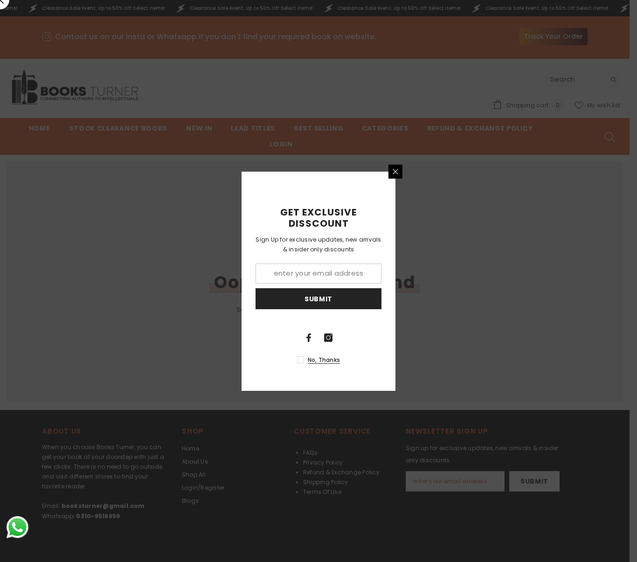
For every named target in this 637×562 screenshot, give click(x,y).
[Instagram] (328, 337)
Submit (318, 298)
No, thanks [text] (324, 360)
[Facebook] (308, 337)
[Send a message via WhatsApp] (17, 527)
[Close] (395, 172)
